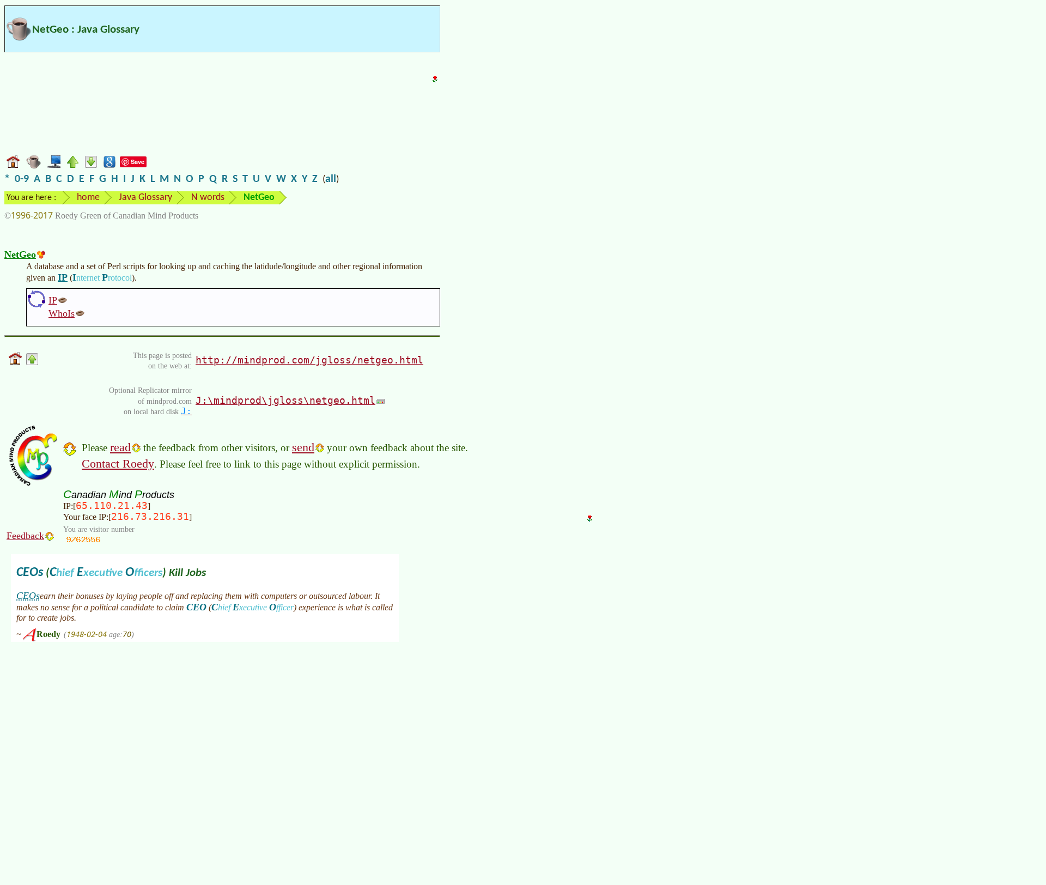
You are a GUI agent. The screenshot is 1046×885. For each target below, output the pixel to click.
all (330, 179)
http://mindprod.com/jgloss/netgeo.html (309, 360)
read (120, 447)
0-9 (22, 179)
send (303, 447)
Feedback (25, 535)
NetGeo (20, 254)
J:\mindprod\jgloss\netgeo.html (285, 400)
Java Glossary (145, 197)
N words (207, 197)
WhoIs (61, 313)
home (88, 197)
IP (63, 277)
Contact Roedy (118, 463)
